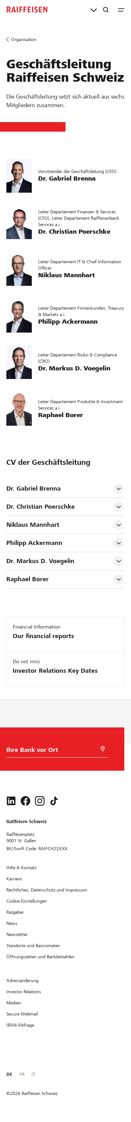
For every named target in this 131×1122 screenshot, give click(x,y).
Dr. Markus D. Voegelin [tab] (40, 561)
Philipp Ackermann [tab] (34, 543)
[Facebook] (25, 801)
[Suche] (106, 9)
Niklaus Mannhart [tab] (32, 524)
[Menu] (121, 9)
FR (22, 1074)
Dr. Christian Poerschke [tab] (41, 506)
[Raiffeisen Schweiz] (27, 9)
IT (33, 1074)
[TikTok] (54, 801)
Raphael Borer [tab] (27, 579)
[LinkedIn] (11, 801)
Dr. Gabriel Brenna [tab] (33, 488)
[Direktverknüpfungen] (93, 9)
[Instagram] (40, 801)
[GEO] (103, 749)
